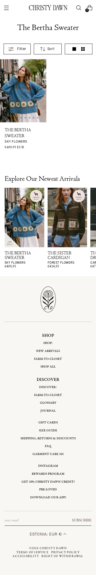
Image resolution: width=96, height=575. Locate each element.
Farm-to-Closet (48, 359)
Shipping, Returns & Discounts (48, 438)
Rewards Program (48, 474)
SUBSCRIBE (81, 520)
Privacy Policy (65, 552)
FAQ (48, 446)
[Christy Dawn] (48, 7)
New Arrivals (48, 351)
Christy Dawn (53, 548)
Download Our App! (48, 497)
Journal (48, 411)
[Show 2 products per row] (83, 49)
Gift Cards (48, 422)
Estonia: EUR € (46, 534)
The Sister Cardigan (61, 257)
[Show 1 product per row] (74, 49)
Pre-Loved (48, 489)
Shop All (48, 366)
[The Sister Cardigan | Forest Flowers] (67, 217)
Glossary (48, 403)
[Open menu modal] (6, 8)
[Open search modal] (78, 8)
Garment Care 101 (48, 454)
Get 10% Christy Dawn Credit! (48, 482)
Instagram (48, 466)
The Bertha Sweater (18, 136)
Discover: (48, 387)
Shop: (48, 343)
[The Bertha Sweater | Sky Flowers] (24, 217)
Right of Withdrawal (62, 556)
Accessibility (26, 556)
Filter (21, 48)
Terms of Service (32, 552)
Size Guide (48, 430)
